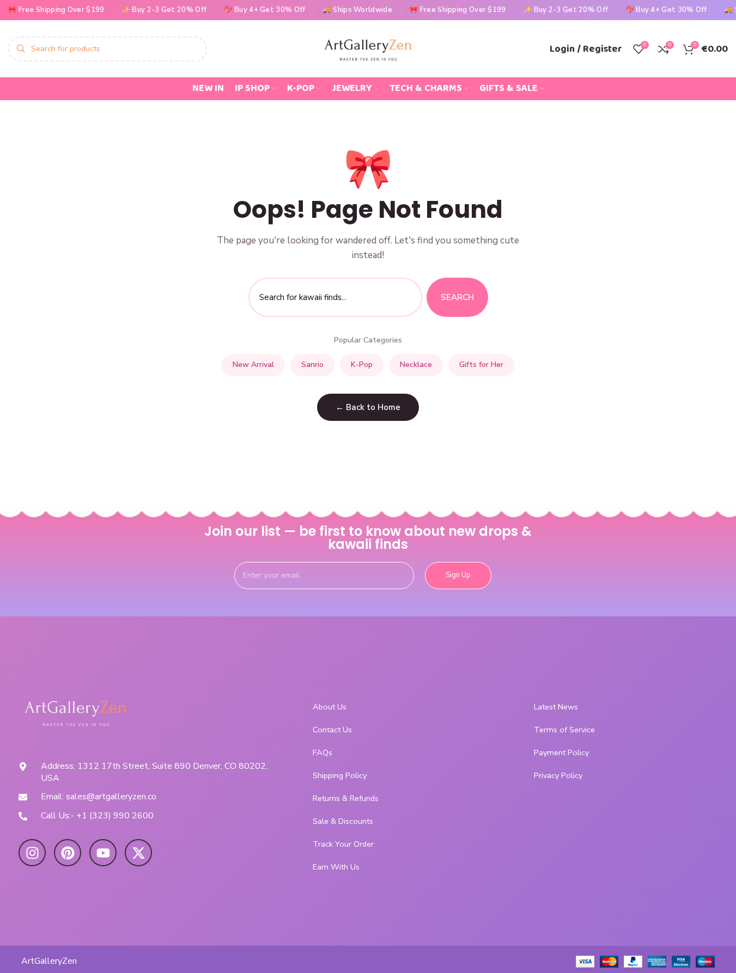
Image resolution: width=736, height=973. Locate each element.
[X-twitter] (138, 852)
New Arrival (253, 364)
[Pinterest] (67, 852)
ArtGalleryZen (49, 961)
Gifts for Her (481, 364)
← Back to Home (368, 407)
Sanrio (312, 364)
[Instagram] (32, 852)
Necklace (416, 364)
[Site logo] (368, 48)
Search (457, 297)
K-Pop (362, 364)
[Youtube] (103, 852)
